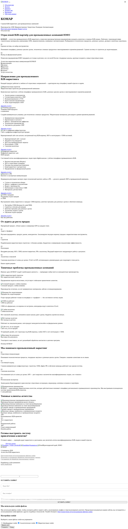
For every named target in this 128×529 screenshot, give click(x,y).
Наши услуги (22, 29)
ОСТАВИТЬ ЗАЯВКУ (64, 502)
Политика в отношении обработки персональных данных (20, 457)
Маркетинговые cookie (46, 523)
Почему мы (9, 10)
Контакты (8, 12)
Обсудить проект (10, 14)
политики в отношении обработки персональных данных (51, 499)
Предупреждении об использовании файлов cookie (75, 512)
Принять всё (5, 525)
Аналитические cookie (27, 523)
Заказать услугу (6, 106)
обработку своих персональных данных (20, 499)
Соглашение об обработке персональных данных (17, 459)
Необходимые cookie (10, 523)
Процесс (8, 8)
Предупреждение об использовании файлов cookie (18, 455)
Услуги (7, 7)
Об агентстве (9, 5)
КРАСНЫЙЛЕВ (6, 464)
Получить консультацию (9, 29)
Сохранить (5, 527)
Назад (12, 527)
